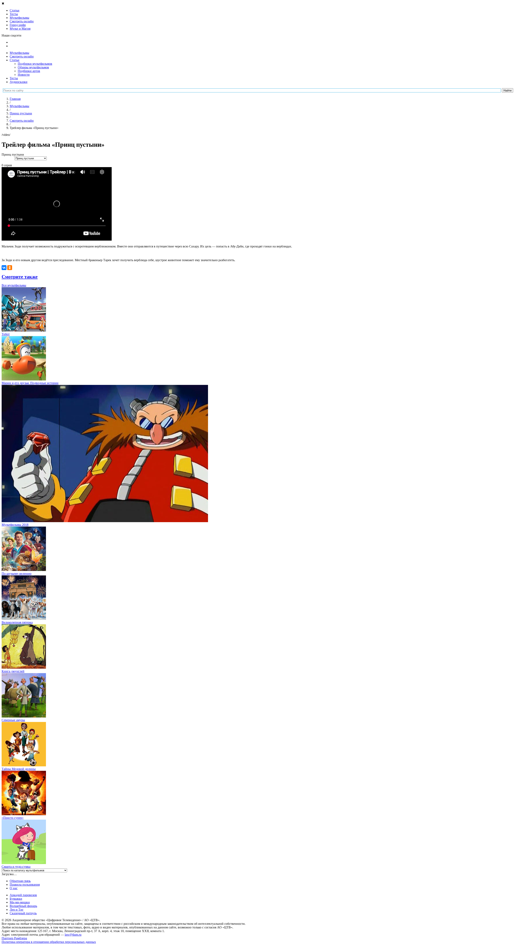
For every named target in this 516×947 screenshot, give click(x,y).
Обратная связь (20, 881)
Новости (24, 74)
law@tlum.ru (73, 934)
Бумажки (16, 898)
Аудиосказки (18, 82)
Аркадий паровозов (23, 895)
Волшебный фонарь (23, 906)
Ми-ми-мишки (20, 902)
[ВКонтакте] (4, 267)
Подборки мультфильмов (35, 63)
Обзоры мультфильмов (33, 67)
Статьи (14, 60)
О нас (14, 888)
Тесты (14, 78)
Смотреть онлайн (22, 56)
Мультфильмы (19, 52)
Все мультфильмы (14, 285)
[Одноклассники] (9, 267)
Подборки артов (29, 71)
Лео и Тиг (17, 909)
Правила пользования (25, 884)
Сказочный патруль (23, 913)
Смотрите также (20, 276)
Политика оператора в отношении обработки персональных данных (49, 942)
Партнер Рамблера (14, 938)
